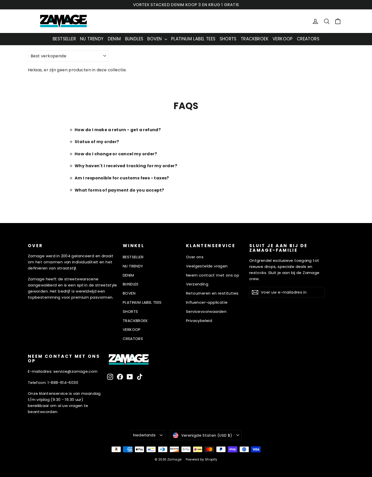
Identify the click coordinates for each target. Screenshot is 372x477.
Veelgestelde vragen (207, 266)
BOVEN (155, 39)
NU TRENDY (92, 39)
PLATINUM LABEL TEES (193, 39)
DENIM (114, 39)
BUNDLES (134, 39)
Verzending (197, 284)
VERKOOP (283, 39)
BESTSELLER (64, 39)
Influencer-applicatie (207, 302)
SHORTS (228, 39)
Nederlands (144, 435)
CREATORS (308, 39)
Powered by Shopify (201, 459)
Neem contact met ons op (212, 275)
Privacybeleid (199, 320)
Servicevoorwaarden (206, 311)
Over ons (194, 257)
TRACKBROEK (254, 39)
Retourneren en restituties (212, 293)
